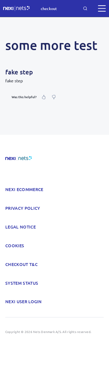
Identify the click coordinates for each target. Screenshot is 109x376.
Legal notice (20, 227)
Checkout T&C (21, 264)
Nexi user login (23, 301)
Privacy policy (22, 208)
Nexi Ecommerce (24, 189)
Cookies (14, 245)
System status (21, 283)
